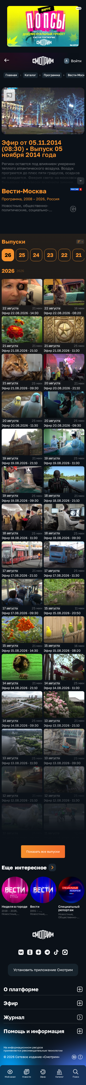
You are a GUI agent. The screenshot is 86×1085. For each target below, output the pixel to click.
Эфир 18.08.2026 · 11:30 (20, 538)
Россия (53, 199)
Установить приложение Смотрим (43, 970)
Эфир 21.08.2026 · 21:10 (20, 350)
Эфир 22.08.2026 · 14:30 (20, 313)
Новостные (11, 206)
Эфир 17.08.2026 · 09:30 (20, 613)
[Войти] (66, 60)
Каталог (30, 75)
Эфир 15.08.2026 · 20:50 (62, 613)
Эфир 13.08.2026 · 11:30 (20, 763)
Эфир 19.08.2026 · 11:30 (62, 463)
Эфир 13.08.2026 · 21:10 (62, 725)
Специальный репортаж (69, 908)
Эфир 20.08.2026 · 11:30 (20, 425)
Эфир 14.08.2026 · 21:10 (20, 688)
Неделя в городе (14, 906)
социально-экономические (25, 212)
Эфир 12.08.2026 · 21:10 (20, 800)
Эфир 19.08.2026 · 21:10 (20, 463)
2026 (20, 271)
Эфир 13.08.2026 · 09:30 (62, 763)
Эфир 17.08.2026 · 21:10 (19, 575)
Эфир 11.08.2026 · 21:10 (61, 838)
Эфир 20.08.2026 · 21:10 (62, 388)
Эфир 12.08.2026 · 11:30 (62, 800)
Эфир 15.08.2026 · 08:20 (62, 650)
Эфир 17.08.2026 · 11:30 (61, 575)
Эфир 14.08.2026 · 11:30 (62, 688)
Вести (34, 906)
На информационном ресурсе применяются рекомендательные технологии (33, 1049)
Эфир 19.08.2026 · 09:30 (20, 500)
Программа (52, 75)
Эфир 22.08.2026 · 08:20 (62, 313)
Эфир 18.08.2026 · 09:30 (62, 538)
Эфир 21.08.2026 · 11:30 (62, 350)
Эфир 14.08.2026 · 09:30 (20, 725)
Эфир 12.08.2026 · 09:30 (20, 838)
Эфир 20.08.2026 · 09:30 (62, 425)
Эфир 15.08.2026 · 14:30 (20, 650)
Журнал (14, 1017)
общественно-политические (25, 208)
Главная (11, 75)
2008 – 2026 (34, 199)
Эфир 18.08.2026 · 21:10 (62, 500)
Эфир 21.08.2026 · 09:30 (20, 388)
